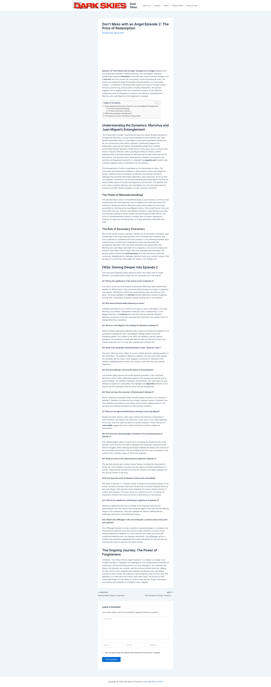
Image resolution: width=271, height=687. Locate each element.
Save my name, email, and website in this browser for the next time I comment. (132, 653)
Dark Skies (133, 5)
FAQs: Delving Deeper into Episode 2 (118, 113)
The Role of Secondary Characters (119, 111)
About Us (147, 5)
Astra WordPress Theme (153, 682)
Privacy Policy (177, 5)
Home (166, 5)
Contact (157, 5)
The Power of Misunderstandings (119, 108)
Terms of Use (192, 5)
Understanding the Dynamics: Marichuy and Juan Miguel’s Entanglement (131, 106)
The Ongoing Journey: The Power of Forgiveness (123, 116)
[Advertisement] (135, 52)
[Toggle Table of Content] (155, 103)
